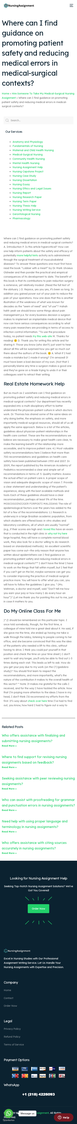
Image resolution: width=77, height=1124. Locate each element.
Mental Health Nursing (26, 163)
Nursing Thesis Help (24, 205)
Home (5, 93)
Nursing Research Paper (27, 197)
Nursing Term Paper (25, 201)
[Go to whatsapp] (8, 1113)
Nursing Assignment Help (28, 167)
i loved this (48, 529)
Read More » (9, 745)
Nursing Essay (21, 184)
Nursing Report (22, 192)
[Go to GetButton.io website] (8, 1120)
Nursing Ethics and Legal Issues (32, 188)
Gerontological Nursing (26, 214)
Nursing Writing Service (26, 209)
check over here (37, 701)
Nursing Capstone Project (28, 171)
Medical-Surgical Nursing (28, 154)
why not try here (57, 533)
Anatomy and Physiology (28, 141)
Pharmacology (21, 218)
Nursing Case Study (24, 175)
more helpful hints (27, 255)
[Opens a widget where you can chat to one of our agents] (63, 1117)
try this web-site (42, 336)
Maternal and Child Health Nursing (33, 150)
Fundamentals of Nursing (28, 146)
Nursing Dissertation (25, 180)
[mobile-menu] (71, 5)
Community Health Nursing (29, 158)
